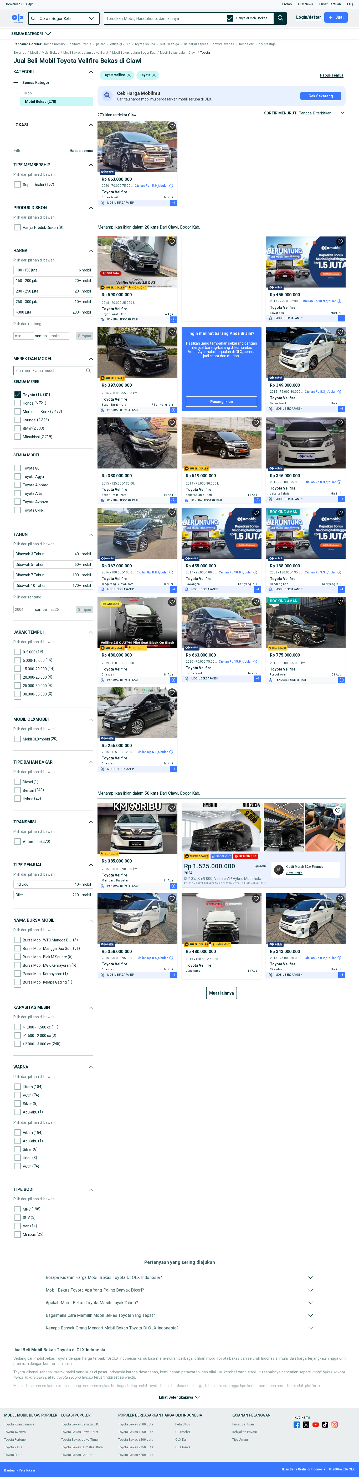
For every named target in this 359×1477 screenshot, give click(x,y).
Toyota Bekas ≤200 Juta (135, 1439)
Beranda (20, 52)
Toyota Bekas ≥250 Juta (135, 1455)
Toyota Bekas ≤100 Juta (135, 1424)
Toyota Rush (13, 1455)
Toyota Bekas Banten (76, 1455)
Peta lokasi (27, 1470)
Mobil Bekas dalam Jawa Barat (85, 52)
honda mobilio (54, 44)
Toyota (205, 52)
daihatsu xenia (80, 44)
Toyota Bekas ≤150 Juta (135, 1432)
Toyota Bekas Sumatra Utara (82, 1447)
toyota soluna (145, 44)
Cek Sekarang (321, 96)
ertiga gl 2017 (120, 44)
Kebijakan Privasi (244, 1432)
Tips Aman (240, 1439)
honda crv (246, 44)
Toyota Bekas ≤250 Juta (135, 1447)
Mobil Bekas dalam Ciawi (178, 52)
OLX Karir (182, 1439)
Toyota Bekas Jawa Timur (80, 1439)
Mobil (34, 52)
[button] (19, 4)
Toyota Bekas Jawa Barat (79, 1432)
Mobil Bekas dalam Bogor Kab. (134, 52)
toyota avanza (223, 44)
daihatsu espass (196, 44)
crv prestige (267, 44)
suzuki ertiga (169, 44)
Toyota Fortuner (15, 1439)
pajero (100, 44)
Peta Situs (182, 1424)
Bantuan (10, 1470)
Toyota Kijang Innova (19, 1424)
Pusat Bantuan (243, 1424)
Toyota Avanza (15, 1432)
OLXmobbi (182, 1432)
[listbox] (129, 75)
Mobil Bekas (50, 52)
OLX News (182, 1447)
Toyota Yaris (13, 1447)
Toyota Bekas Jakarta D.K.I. (80, 1424)
